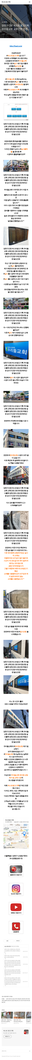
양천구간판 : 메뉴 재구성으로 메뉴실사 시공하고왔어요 (12, 956)
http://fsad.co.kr (16, 46)
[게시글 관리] (12, 941)
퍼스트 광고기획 (6, 2)
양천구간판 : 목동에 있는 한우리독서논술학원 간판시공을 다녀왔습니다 (12, 951)
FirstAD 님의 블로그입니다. (9, 1033)
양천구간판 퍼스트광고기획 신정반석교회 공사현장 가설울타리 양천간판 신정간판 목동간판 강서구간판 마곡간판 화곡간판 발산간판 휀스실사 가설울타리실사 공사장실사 (12, 981)
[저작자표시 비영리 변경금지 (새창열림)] (23, 941)
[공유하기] (10, 941)
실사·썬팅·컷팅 (8, 946)
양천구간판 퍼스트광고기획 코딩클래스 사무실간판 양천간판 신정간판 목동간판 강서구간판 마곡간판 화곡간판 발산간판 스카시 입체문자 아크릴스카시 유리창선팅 (12, 963)
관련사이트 (4, 1051)
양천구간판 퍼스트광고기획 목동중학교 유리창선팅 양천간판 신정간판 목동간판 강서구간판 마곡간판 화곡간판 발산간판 (12, 972)
